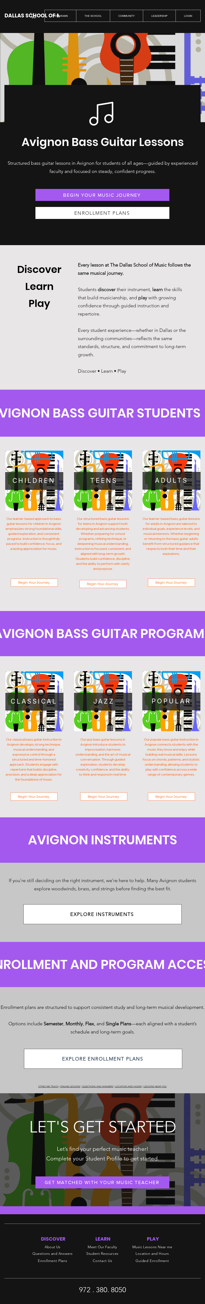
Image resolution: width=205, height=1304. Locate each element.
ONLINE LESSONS (70, 1086)
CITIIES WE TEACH (48, 1086)
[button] (33, 16)
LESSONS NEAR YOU (155, 1086)
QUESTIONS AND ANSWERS (97, 1086)
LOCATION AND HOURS (128, 1086)
